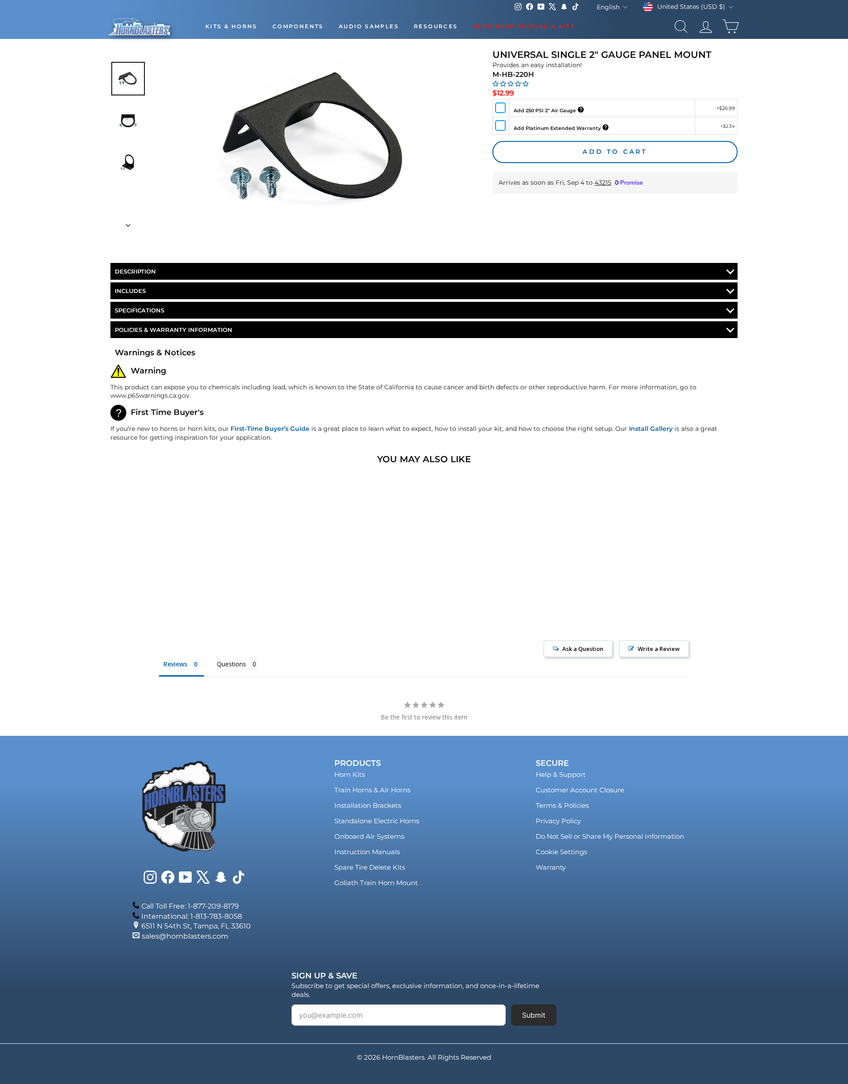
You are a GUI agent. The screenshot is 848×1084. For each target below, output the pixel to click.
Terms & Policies (562, 805)
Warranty (551, 867)
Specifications (139, 310)
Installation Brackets (367, 805)
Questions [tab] (231, 664)
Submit (533, 1015)
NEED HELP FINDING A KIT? (524, 26)
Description (135, 271)
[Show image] (128, 78)
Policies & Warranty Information (173, 329)
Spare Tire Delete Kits (369, 867)
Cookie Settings (561, 852)
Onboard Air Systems (369, 836)
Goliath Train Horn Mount (376, 883)
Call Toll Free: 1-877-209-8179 (190, 906)
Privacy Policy (558, 821)
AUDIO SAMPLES (369, 26)
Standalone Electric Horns (376, 821)
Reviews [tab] (175, 664)
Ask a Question (582, 649)
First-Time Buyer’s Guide (270, 429)
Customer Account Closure (580, 790)
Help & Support (561, 774)
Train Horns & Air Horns (372, 790)
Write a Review (659, 649)
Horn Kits (349, 774)
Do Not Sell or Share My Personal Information (610, 836)
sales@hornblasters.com (185, 936)
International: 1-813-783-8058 (191, 916)
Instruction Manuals (367, 852)
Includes (130, 290)
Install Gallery (651, 429)
